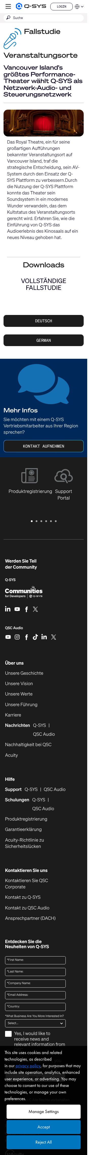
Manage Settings (44, 1111)
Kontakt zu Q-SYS (22, 897)
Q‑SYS (10, 580)
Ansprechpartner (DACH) (30, 918)
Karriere (13, 715)
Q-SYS (31, 789)
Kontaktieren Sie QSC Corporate (26, 884)
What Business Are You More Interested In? (34, 1016)
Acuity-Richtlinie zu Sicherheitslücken (31, 843)
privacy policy (28, 1066)
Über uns (14, 663)
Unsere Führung (21, 705)
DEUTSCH (43, 321)
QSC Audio (14, 629)
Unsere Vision (19, 684)
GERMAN (43, 340)
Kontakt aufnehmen (43, 446)
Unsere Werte (19, 694)
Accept (43, 1127)
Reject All (43, 1142)
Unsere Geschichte (24, 673)
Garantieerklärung (23, 829)
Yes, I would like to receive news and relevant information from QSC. (39, 1042)
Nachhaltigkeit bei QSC (28, 745)
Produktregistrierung (26, 819)
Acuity (11, 755)
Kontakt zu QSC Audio (27, 908)
